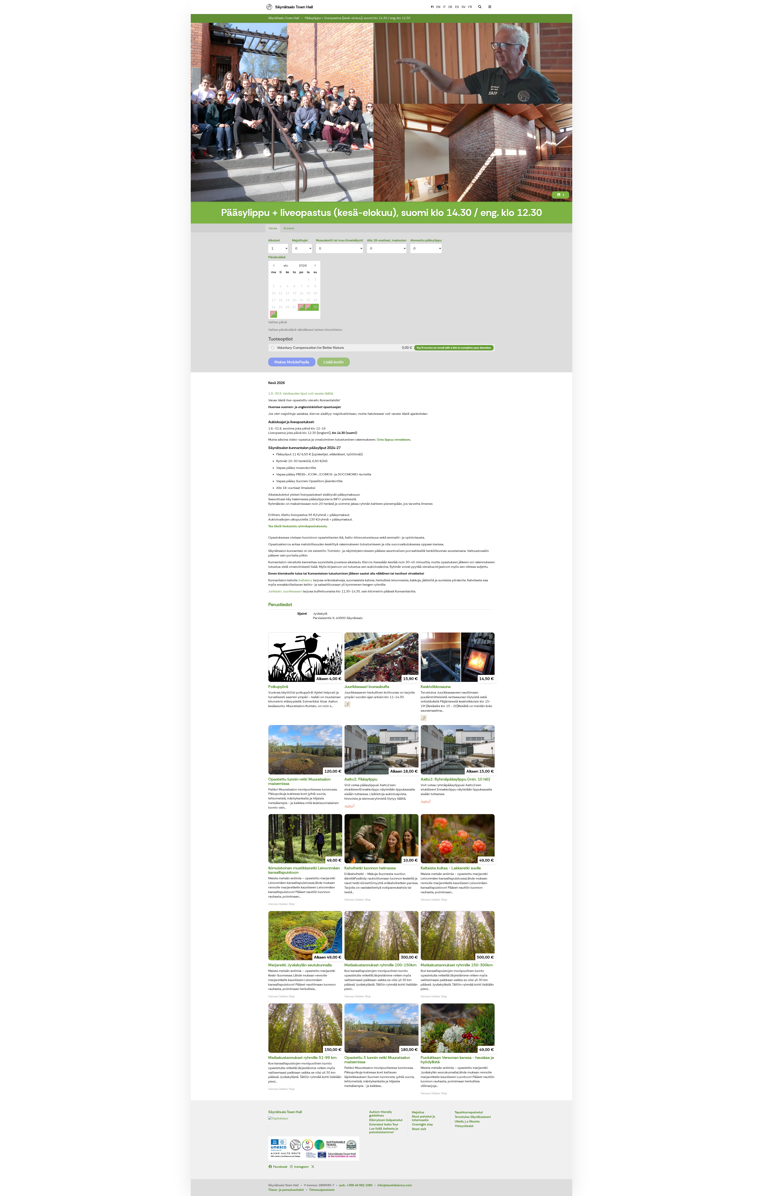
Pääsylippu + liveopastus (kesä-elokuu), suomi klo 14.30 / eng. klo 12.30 (357, 18)
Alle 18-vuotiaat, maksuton (386, 240)
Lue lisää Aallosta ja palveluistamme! (383, 1130)
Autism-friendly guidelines (380, 1114)
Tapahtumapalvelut (469, 1112)
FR (470, 7)
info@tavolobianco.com (395, 1185)
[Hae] (480, 7)
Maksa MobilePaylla (291, 362)
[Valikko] (490, 7)
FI (432, 7)
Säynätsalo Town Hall (283, 18)
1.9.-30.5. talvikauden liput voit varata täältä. (301, 393)
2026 (303, 265)
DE (450, 7)
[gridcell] (273, 279)
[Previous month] (273, 265)
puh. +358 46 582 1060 (355, 1185)
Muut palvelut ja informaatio (423, 1118)
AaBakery (305, 580)
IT (444, 7)
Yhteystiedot (464, 1126)
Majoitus (418, 1112)
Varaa (272, 228)
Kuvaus (289, 228)
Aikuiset (274, 240)
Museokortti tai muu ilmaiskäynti (339, 240)
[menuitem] (480, 7)
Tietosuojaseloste (322, 1190)
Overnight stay (422, 1124)
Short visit (419, 1129)
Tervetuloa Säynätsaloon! (473, 1117)
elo (286, 265)
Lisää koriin (333, 362)
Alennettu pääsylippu (426, 240)
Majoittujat (300, 240)
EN (438, 7)
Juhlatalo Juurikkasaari (285, 591)
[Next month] (315, 265)
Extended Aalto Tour (383, 1124)
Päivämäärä (277, 257)
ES (457, 7)
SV (464, 7)
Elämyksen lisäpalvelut (386, 1120)
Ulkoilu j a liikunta (467, 1121)
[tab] (381, 347)
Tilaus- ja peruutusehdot (286, 1190)
